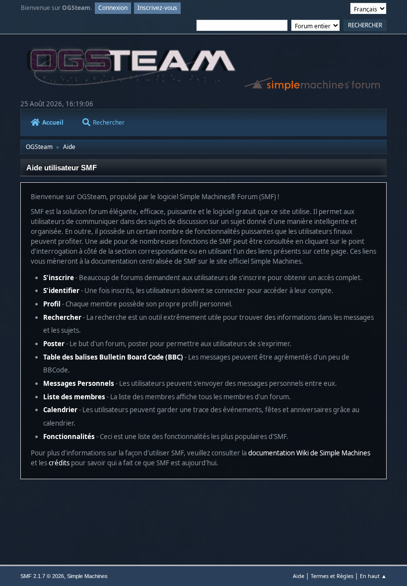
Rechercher (109, 122)
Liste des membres (74, 396)
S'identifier (61, 290)
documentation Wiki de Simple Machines (309, 452)
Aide (298, 576)
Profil (52, 303)
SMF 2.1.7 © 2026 (42, 576)
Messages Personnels (78, 383)
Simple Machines (87, 576)
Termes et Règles (332, 576)
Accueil (53, 122)
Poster (54, 343)
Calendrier (60, 409)
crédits (59, 462)
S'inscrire (58, 277)
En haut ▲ (373, 576)
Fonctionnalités (69, 436)
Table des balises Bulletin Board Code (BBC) (113, 357)
